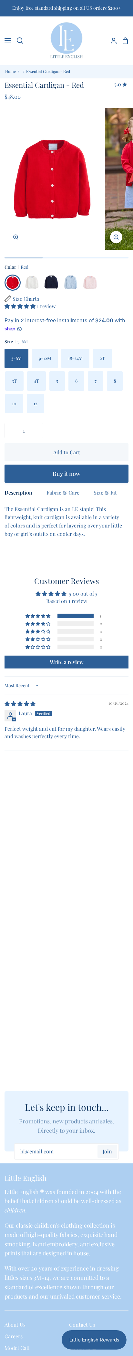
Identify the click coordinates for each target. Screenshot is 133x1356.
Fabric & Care (62, 492)
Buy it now (66, 473)
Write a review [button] (67, 661)
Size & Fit (105, 492)
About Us (15, 1324)
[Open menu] (6, 40)
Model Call (17, 1347)
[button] (21, 306)
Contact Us (82, 1324)
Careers (14, 1336)
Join (107, 1151)
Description (18, 492)
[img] (20, 703)
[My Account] (111, 40)
